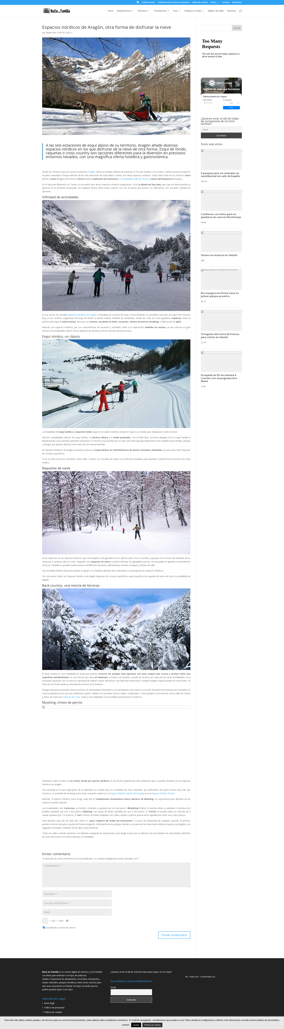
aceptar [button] (136, 1025)
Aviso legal (49, 1003)
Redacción (51, 32)
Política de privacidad (54, 1007)
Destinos (142, 11)
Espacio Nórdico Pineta (163, 793)
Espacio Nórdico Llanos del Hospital (127, 793)
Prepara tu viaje (193, 11)
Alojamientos (124, 11)
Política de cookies (200, 2)
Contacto (226, 2)
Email (113, 987)
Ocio (175, 11)
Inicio (110, 11)
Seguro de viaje (216, 11)
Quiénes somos (148, 2)
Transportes (160, 11)
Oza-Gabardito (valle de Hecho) (134, 178)
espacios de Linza (71, 696)
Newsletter (237, 2)
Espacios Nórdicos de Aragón (82, 314)
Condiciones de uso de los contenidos (173, 2)
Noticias (231, 11)
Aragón (91, 171)
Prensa (213, 2)
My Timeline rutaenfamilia (198, 977)
